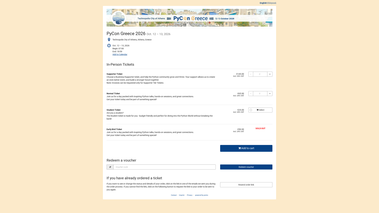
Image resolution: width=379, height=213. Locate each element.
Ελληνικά (271, 3)
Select (261, 110)
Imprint (181, 195)
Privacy (189, 195)
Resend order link (246, 185)
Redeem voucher (246, 167)
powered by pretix (201, 195)
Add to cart (247, 148)
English (263, 3)
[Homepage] (189, 18)
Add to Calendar (120, 54)
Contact (174, 195)
